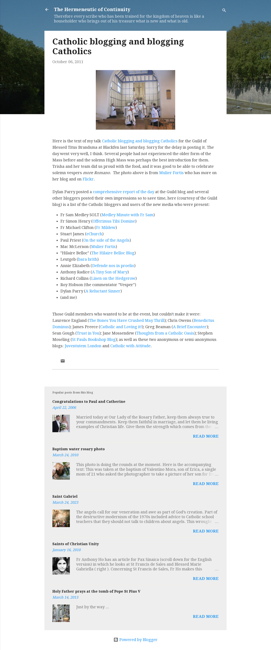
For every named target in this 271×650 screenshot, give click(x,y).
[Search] (224, 11)
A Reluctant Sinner (103, 291)
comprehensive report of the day (123, 191)
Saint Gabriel (65, 496)
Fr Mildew (105, 227)
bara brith (87, 259)
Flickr (88, 179)
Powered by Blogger (138, 639)
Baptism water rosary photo (78, 449)
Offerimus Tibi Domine (114, 221)
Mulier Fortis (171, 172)
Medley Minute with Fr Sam (127, 214)
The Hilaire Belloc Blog (112, 253)
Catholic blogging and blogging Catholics (140, 141)
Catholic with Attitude (130, 345)
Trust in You (88, 333)
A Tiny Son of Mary (109, 272)
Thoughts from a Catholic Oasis (165, 333)
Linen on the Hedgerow (113, 278)
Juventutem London (83, 345)
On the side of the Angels (106, 240)
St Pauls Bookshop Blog (93, 339)
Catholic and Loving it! (121, 326)
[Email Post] (62, 362)
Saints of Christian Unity (75, 544)
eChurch (94, 233)
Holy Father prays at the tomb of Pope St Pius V (96, 591)
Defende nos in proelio (113, 265)
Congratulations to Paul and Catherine (88, 401)
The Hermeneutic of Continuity (92, 9)
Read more (206, 436)
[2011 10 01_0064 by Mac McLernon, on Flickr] (135, 128)
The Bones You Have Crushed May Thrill (126, 320)
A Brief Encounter (190, 326)
